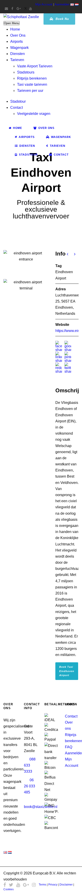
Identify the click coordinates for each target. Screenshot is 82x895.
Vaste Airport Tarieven (34, 66)
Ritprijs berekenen (32, 78)
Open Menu (11, 23)
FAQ (68, 747)
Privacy (52, 884)
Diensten (17, 54)
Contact (16, 107)
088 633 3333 (30, 765)
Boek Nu (61, 19)
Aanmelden (62, 4)
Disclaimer (66, 884)
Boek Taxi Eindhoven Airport (66, 671)
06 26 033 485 (29, 786)
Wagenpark (19, 48)
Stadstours (25, 72)
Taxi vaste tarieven (32, 84)
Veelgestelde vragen (33, 114)
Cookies (8, 889)
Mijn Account (43, 4)
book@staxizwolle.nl (40, 807)
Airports (16, 41)
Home (15, 29)
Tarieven (17, 60)
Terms (42, 884)
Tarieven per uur (30, 90)
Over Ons (18, 35)
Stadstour (18, 101)
